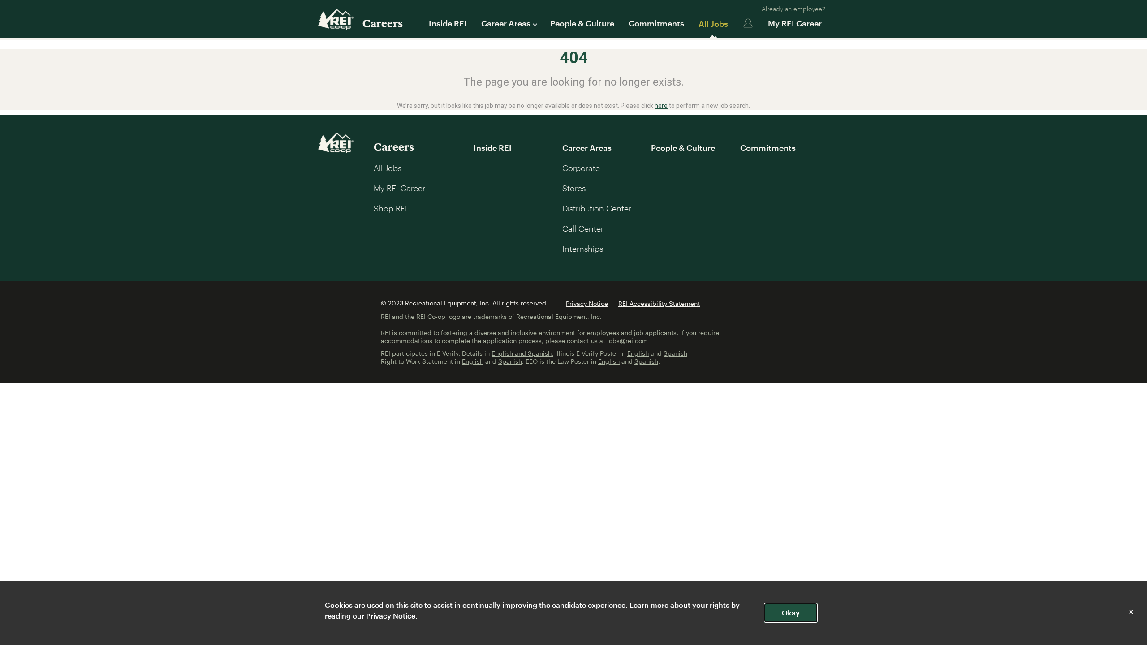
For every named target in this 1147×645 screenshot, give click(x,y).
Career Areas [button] (505, 23)
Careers (382, 23)
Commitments (656, 23)
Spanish (675, 353)
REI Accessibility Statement (659, 303)
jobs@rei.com (627, 340)
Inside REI (448, 23)
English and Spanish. (522, 353)
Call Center (583, 228)
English (638, 353)
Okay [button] (791, 612)
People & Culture (582, 23)
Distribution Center (596, 208)
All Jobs (713, 24)
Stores (574, 188)
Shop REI (390, 208)
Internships (582, 249)
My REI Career (795, 23)
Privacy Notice (587, 303)
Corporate (581, 168)
